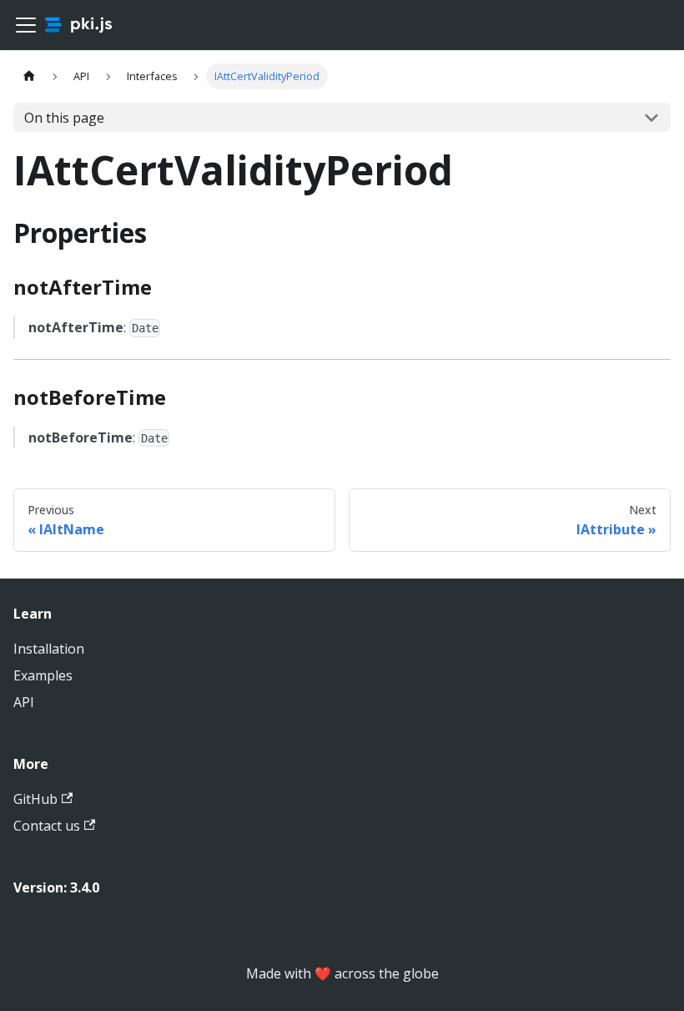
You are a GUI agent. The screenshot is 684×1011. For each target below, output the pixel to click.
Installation (48, 648)
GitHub (35, 799)
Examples (43, 675)
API (23, 702)
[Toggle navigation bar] (25, 25)
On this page (64, 118)
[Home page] (29, 76)
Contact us (46, 825)
